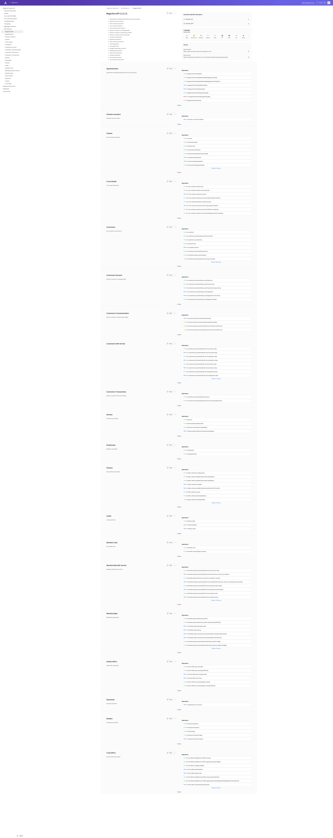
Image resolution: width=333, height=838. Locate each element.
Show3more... (216, 648)
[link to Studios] (105, 718)
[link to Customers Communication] (105, 313)
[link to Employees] (105, 445)
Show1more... (216, 379)
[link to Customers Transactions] (105, 391)
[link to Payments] (105, 699)
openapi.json (189, 19)
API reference (125, 8)
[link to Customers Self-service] (105, 343)
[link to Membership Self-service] (105, 565)
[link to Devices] (105, 414)
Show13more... (216, 600)
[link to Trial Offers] (105, 752)
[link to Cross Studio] (105, 181)
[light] (328, 2)
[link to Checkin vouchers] (105, 114)
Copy (170, 13)
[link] (12, 8)
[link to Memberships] (105, 613)
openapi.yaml (189, 23)
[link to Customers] (105, 227)
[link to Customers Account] (105, 275)
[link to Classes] (105, 133)
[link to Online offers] (105, 661)
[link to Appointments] (105, 68)
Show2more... (216, 168)
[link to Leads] (105, 515)
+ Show (179, 105)
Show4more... (216, 788)
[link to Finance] (105, 467)
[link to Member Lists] (105, 542)
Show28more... (216, 262)
